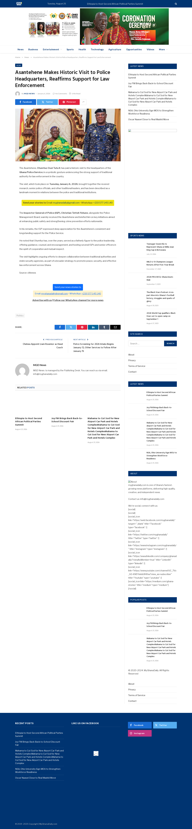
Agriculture (114, 49)
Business (33, 49)
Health (82, 49)
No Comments (61, 93)
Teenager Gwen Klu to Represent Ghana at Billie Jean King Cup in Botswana (160, 247)
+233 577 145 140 (103, 202)
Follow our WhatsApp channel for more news (78, 300)
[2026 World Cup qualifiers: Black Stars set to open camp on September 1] (136, 316)
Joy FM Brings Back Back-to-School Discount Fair (66, 420)
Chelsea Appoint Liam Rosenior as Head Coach (43, 346)
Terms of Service (136, 366)
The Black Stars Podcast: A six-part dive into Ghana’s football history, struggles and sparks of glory (161, 297)
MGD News (29, 93)
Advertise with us (42, 300)
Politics (20, 315)
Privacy (132, 360)
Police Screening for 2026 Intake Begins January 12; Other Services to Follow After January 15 (95, 347)
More (162, 49)
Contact (132, 371)
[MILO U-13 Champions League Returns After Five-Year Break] (136, 265)
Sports (70, 49)
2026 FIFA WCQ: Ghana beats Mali (160, 279)
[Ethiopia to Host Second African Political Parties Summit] (31, 405)
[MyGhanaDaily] (19, 4)
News (21, 49)
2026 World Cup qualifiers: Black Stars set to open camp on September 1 (161, 316)
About (131, 354)
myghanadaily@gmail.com (66, 202)
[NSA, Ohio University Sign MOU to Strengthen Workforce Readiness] (136, 456)
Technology (97, 49)
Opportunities (134, 49)
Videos (150, 49)
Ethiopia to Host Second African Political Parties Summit (115, 4)
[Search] (175, 3)
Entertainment (51, 49)
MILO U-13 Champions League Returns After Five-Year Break (160, 263)
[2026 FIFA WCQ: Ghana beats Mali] (136, 280)
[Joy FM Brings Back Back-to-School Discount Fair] (67, 405)
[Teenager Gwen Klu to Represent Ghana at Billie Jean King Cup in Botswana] (136, 247)
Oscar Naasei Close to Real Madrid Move (148, 119)
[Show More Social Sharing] (83, 102)
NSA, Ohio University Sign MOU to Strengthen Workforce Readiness (162, 455)
